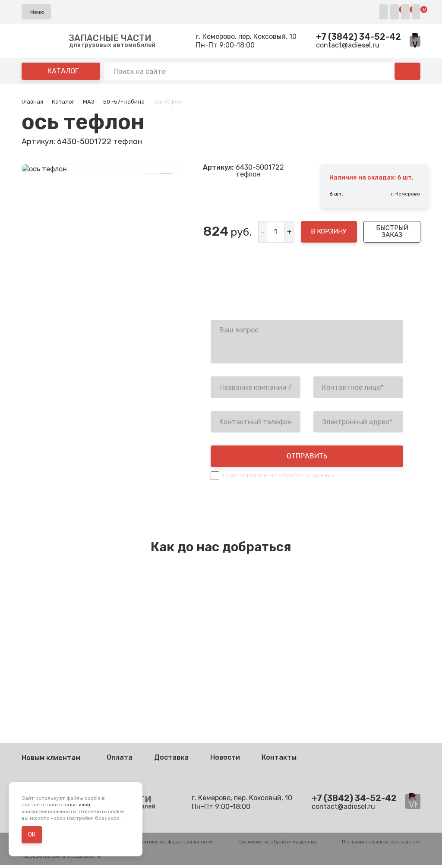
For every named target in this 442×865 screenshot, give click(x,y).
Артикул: (218, 167)
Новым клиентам (51, 758)
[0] (394, 11)
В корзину (329, 231)
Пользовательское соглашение (381, 842)
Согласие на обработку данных (277, 842)
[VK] (415, 41)
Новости (225, 757)
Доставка (171, 757)
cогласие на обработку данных (287, 475)
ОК (31, 834)
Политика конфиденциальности (173, 842)
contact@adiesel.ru (347, 45)
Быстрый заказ (392, 231)
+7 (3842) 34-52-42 (358, 36)
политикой (76, 805)
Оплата (120, 757)
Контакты (279, 757)
